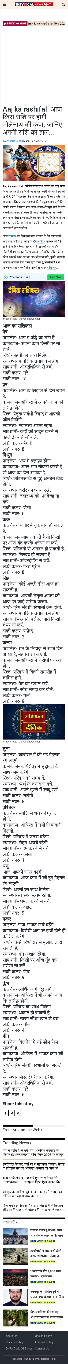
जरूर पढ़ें (9, 1222)
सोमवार (12, 236)
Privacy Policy (14, 1342)
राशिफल (51, 267)
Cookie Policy (43, 1336)
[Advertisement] (34, 64)
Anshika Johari (14, 140)
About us (11, 1336)
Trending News (16, 1143)
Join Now (55, 277)
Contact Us (42, 1348)
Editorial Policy (44, 1342)
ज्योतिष (41, 241)
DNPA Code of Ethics (19, 1348)
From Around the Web (21, 1130)
